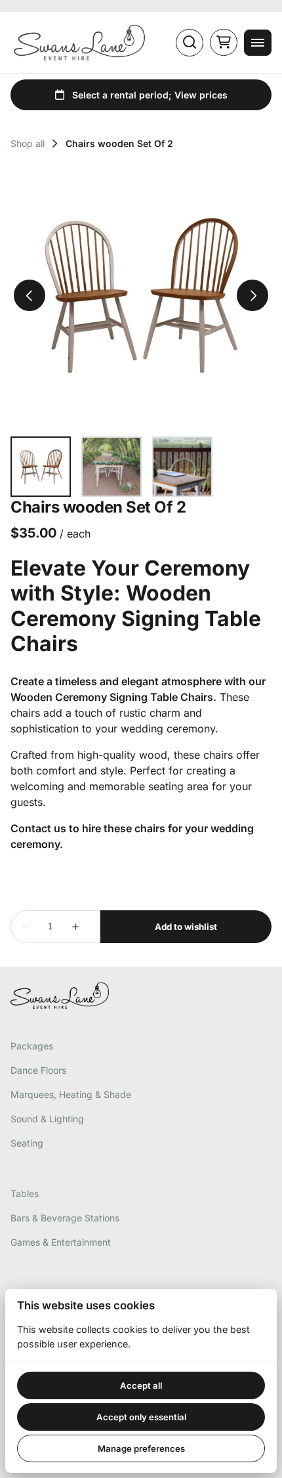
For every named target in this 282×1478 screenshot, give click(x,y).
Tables (24, 1193)
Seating (26, 1143)
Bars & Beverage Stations (64, 1217)
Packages (31, 1045)
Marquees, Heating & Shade (70, 1094)
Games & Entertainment (60, 1242)
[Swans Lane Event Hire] (79, 42)
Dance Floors (38, 1070)
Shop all (27, 143)
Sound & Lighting (47, 1118)
